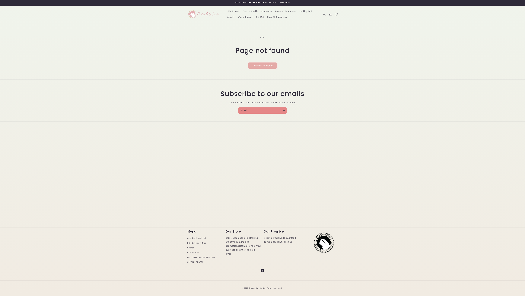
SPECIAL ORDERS (195, 262)
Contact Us (193, 252)
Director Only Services (257, 288)
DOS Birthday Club (196, 243)
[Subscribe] (284, 110)
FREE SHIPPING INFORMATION (201, 257)
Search (191, 247)
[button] (278, 17)
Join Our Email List (196, 238)
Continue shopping (262, 65)
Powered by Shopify (275, 288)
